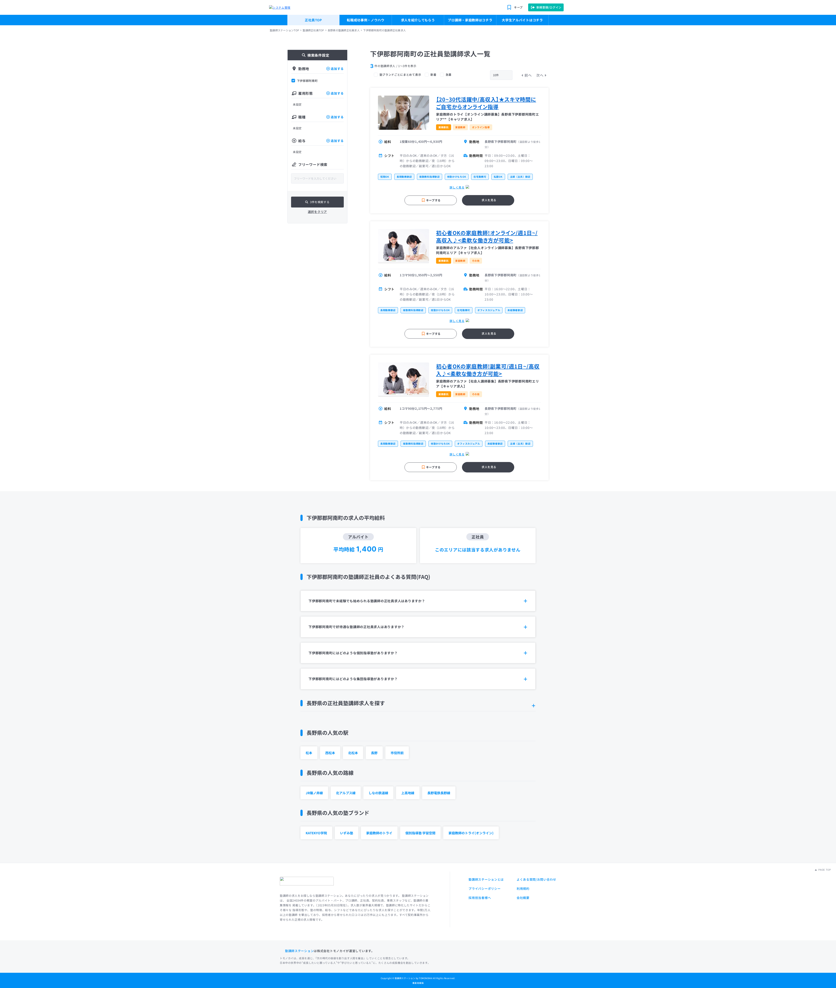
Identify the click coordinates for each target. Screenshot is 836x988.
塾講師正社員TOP (313, 30)
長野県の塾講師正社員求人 (344, 30)
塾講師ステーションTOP (284, 30)
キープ (518, 7)
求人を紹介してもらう (418, 20)
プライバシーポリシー (485, 888)
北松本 (353, 752)
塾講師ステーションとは (486, 879)
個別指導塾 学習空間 (420, 833)
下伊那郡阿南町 (307, 81)
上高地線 (407, 793)
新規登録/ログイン (548, 7)
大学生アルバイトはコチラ (522, 20)
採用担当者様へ (480, 897)
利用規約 (523, 888)
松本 (309, 752)
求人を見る (489, 200)
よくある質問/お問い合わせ (536, 879)
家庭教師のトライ (379, 833)
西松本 (330, 752)
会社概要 (523, 897)
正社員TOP (313, 20)
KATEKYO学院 (316, 833)
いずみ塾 (346, 833)
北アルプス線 (346, 793)
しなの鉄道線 (378, 793)
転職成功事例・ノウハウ (365, 20)
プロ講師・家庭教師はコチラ (470, 20)
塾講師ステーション (299, 951)
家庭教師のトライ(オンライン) (471, 833)
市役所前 (397, 752)
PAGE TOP (824, 869)
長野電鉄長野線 (438, 793)
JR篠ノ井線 (314, 793)
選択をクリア (317, 211)
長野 (374, 752)
